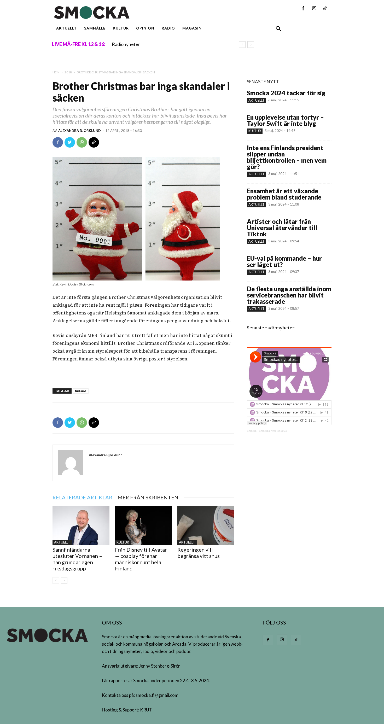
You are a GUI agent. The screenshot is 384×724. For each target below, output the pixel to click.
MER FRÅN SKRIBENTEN (148, 497)
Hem (56, 72)
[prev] (242, 44)
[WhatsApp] (82, 142)
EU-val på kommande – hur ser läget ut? (284, 261)
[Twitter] (70, 142)
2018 (68, 72)
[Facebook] (303, 8)
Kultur (123, 542)
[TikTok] (325, 8)
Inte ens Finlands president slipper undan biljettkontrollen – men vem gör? (287, 157)
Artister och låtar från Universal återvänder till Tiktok (282, 228)
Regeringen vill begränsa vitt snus (198, 552)
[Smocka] (143, 12)
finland (80, 391)
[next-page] (64, 580)
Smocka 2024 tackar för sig (286, 93)
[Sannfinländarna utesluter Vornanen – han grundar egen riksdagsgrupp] (81, 525)
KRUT (146, 710)
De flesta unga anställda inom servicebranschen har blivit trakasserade (289, 295)
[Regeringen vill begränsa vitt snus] (205, 525)
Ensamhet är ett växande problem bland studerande (284, 194)
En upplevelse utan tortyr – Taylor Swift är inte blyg (285, 120)
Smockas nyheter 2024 (273, 430)
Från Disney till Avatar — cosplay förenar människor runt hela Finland (141, 558)
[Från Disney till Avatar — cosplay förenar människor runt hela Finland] (143, 525)
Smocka (252, 430)
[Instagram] (314, 8)
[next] (250, 44)
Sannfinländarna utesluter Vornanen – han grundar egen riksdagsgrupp (77, 558)
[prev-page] (56, 580)
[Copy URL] (94, 142)
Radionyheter (126, 44)
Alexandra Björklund (79, 131)
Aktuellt (62, 542)
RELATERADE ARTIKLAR (82, 497)
